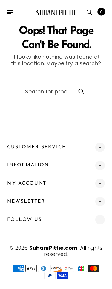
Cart (101, 11)
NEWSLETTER (26, 201)
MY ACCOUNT (26, 183)
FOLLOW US (24, 219)
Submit (81, 91)
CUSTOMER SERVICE (36, 147)
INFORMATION (28, 165)
